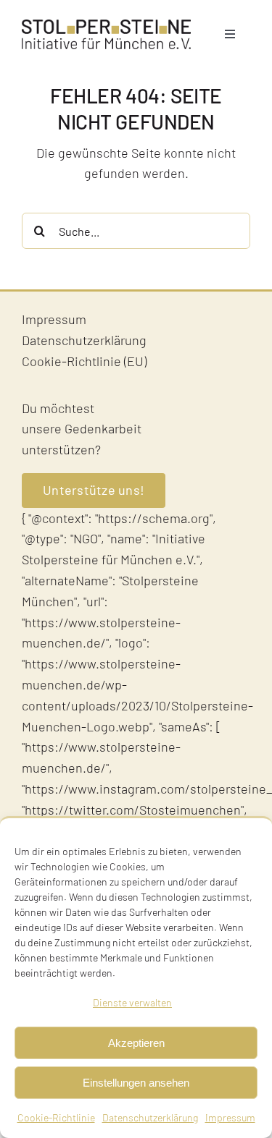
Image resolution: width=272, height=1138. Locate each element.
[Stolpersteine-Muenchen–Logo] (106, 26)
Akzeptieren (136, 1043)
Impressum (230, 1117)
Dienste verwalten (132, 1002)
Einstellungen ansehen (136, 1083)
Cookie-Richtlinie (56, 1117)
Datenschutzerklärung (150, 1117)
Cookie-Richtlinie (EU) (84, 361)
